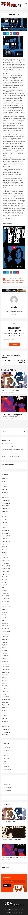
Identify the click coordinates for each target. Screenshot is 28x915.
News (4, 761)
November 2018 (6, 732)
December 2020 (6, 664)
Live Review (6, 758)
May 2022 (4, 617)
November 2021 (6, 634)
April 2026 (4, 489)
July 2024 (4, 546)
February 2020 (5, 691)
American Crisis (9, 278)
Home (2, 8)
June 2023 (4, 582)
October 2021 (5, 636)
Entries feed (6, 784)
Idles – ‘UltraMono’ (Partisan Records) (11, 356)
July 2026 (4, 481)
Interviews (5, 755)
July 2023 (4, 579)
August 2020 (5, 674)
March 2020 (5, 688)
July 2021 (4, 645)
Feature (5, 753)
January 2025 (5, 530)
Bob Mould (8, 280)
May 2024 (4, 552)
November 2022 (6, 601)
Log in (4, 782)
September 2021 (6, 639)
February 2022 (5, 625)
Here (12, 218)
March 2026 (5, 492)
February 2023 (5, 593)
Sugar (17, 282)
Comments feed (7, 787)
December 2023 (6, 565)
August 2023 (5, 576)
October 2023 (5, 571)
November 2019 (6, 699)
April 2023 (4, 587)
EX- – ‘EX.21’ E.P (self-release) (11, 390)
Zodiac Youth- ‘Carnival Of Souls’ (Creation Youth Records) (12, 415)
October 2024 (5, 538)
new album (12, 282)
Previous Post (6, 354)
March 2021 (5, 655)
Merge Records (6, 282)
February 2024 (5, 560)
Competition (6, 750)
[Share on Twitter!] (7, 33)
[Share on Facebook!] (4, 33)
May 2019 (4, 715)
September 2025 (6, 508)
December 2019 (6, 696)
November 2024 (6, 535)
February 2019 (5, 724)
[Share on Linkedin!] (14, 33)
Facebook (5, 221)
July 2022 (4, 612)
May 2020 (4, 683)
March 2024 (5, 557)
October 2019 (5, 702)
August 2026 (5, 478)
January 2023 (5, 595)
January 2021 (5, 661)
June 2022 (4, 615)
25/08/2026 (6, 392)
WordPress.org (7, 790)
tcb (6, 283)
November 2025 (6, 503)
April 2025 (4, 522)
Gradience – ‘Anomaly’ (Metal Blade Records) (12, 453)
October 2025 (5, 505)
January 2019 (5, 726)
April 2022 (4, 620)
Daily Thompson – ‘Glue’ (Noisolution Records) (12, 456)
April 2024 (4, 555)
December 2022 (6, 598)
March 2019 (5, 721)
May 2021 (4, 650)
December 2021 (6, 631)
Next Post (23, 359)
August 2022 (5, 609)
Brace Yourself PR (15, 280)
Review (5, 8)
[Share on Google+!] (11, 33)
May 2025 (4, 519)
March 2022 (5, 623)
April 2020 (4, 685)
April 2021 (4, 653)
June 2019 (4, 713)
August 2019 (5, 707)
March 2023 (5, 590)
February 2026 (5, 495)
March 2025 (5, 525)
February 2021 (5, 658)
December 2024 (6, 533)
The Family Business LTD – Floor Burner (11, 446)
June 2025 (4, 516)
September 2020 (6, 672)
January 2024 (5, 563)
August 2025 (5, 511)
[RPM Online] (11, 4)
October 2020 (5, 669)
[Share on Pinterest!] (17, 33)
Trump (9, 283)
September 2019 (6, 704)
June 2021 (4, 647)
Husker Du (22, 280)
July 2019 (4, 710)
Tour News (6, 766)
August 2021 (5, 642)
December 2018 (6, 729)
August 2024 (5, 544)
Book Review (6, 747)
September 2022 (6, 606)
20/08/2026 (6, 418)
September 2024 (6, 541)
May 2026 (4, 486)
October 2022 (5, 604)
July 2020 (4, 677)
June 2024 (4, 549)
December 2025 (6, 500)
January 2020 (5, 694)
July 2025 (4, 514)
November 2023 (6, 568)
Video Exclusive (7, 769)
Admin (14, 307)
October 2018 (5, 734)
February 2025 (5, 527)
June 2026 (4, 484)
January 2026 (5, 497)
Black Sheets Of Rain (17, 278)
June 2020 (4, 680)
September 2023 (6, 574)
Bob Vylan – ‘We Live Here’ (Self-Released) (15, 361)
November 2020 (6, 666)
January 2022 (5, 628)
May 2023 (4, 585)
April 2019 (4, 718)
